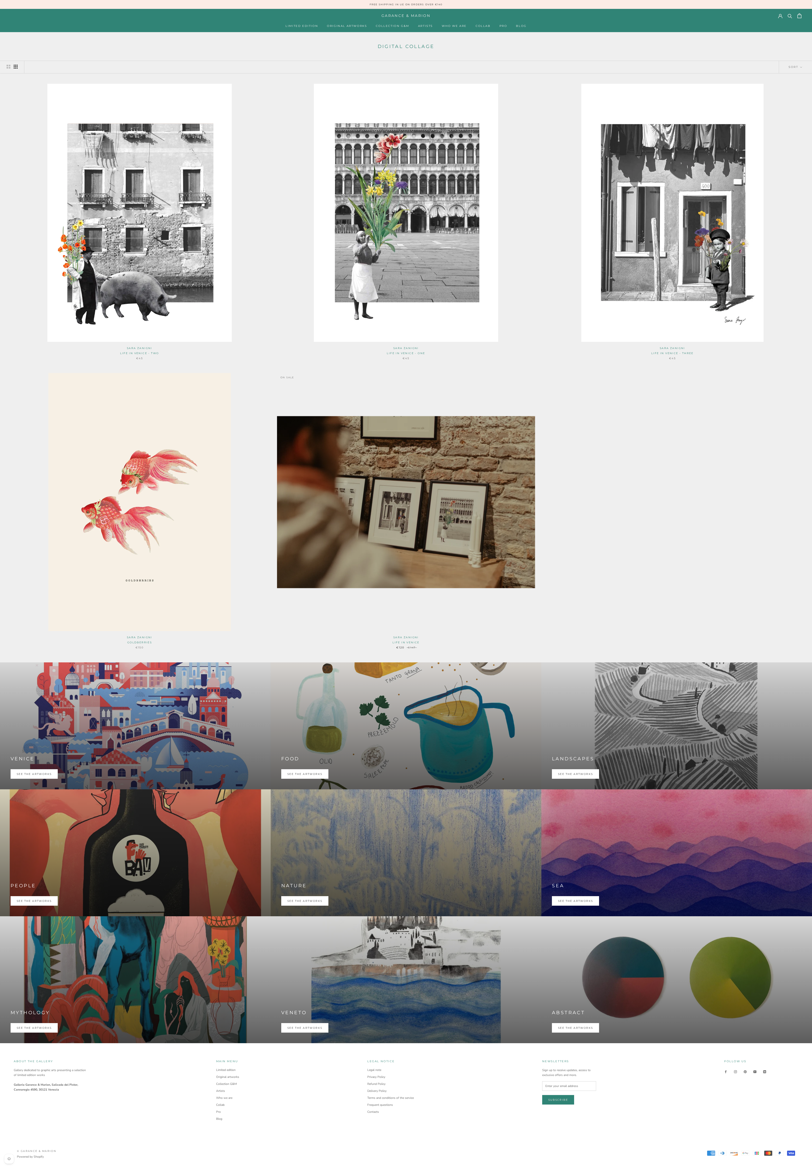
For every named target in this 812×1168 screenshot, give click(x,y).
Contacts (373, 1112)
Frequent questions (380, 1105)
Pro (503, 26)
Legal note (374, 1070)
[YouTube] (754, 1071)
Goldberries (139, 642)
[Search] (790, 16)
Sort (794, 67)
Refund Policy (376, 1084)
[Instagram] (735, 1071)
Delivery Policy (377, 1091)
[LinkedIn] (764, 1071)
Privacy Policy (376, 1077)
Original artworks (347, 26)
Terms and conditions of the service (390, 1098)
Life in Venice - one (406, 353)
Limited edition (301, 26)
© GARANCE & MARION (36, 1151)
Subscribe (558, 1099)
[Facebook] (725, 1071)
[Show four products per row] (16, 67)
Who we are (454, 26)
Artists (425, 26)
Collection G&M (392, 26)
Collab (483, 26)
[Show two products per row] (8, 67)
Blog (521, 26)
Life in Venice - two (139, 353)
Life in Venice (406, 642)
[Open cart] (799, 15)
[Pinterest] (745, 1071)
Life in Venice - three (672, 353)
